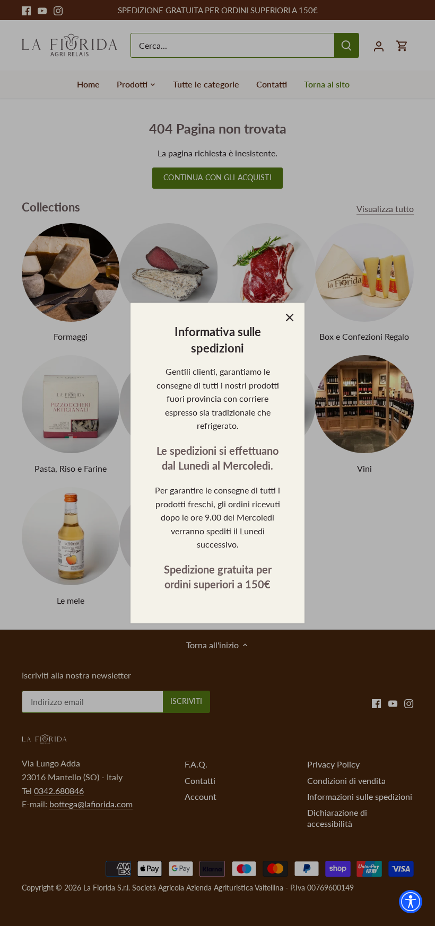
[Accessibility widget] (410, 901)
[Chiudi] (289, 317)
